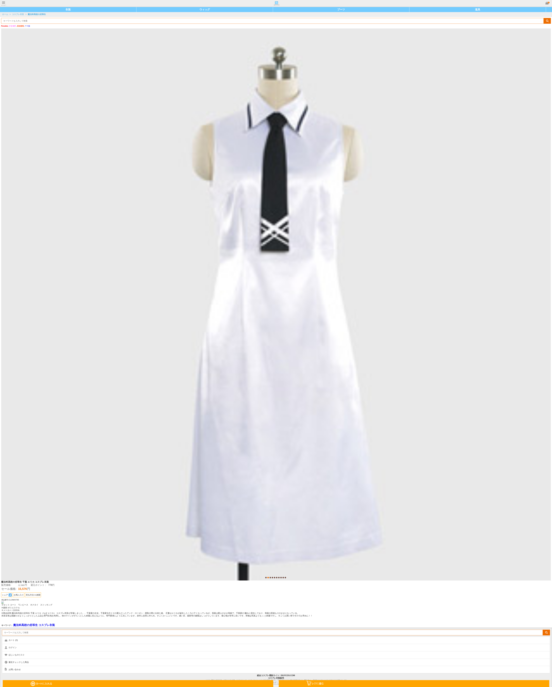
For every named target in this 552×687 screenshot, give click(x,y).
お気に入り (19, 595)
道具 (477, 9)
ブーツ (341, 9)
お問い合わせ (15, 669)
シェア (5, 595)
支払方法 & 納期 (33, 595)
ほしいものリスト (17, 655)
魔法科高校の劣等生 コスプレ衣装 (34, 624)
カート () (13, 640)
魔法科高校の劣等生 (37, 14)
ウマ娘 (27, 26)
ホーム (5, 14)
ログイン (13, 647)
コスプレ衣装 (18, 14)
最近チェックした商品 (19, 662)
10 (285, 577)
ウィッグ (205, 9)
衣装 (68, 9)
